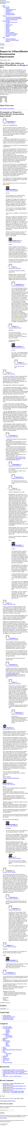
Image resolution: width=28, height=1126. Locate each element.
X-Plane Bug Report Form (9, 1016)
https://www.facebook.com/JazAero (11, 778)
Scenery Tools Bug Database (12, 40)
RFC (4, 1051)
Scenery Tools (6, 6)
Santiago (9, 945)
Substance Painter (10, 13)
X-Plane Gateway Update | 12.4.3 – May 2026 (13, 1069)
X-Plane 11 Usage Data (8, 1019)
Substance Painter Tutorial (12, 19)
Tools (7, 1054)
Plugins (7, 27)
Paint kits (8, 41)
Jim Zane (9, 727)
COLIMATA (10, 972)
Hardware (5, 1038)
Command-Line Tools (11, 9)
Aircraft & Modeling (7, 1028)
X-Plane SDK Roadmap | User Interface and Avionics (15, 1071)
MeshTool (8, 12)
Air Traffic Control (7, 1026)
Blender (7, 8)
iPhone (7, 1044)
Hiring (4, 1039)
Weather (7, 31)
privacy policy (3, 1118)
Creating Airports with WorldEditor (14, 18)
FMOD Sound (9, 24)
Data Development (10, 32)
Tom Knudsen (10, 121)
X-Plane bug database (11, 38)
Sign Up (2, 1112)
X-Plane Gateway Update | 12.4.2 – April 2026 (13, 1072)
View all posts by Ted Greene (7, 108)
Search (2, 47)
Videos (4, 15)
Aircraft (7, 23)
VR (4, 1061)
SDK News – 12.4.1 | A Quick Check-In (12, 1076)
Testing (4, 1057)
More (4, 37)
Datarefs (8, 36)
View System (6, 1059)
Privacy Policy (3, 1124)
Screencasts (5, 1056)
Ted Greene (12, 435)
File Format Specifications (12, 33)
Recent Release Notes (8, 1018)
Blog (4, 5)
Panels (7, 1033)
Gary (8, 603)
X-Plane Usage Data (7, 1062)
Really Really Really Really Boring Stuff (12, 1049)
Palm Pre (8, 1045)
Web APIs (8, 29)
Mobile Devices (6, 1040)
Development (6, 1034)
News (4, 1047)
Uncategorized (6, 1058)
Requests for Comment (11, 35)
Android (8, 1042)
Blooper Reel (9, 1035)
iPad (7, 1043)
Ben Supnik (12, 189)
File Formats (8, 1053)
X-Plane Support (6, 1015)
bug (23, 65)
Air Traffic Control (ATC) (12, 22)
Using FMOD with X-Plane (18, 1091)
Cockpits (8, 1030)
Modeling (8, 26)
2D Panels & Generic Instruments (13, 17)
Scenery (7, 28)
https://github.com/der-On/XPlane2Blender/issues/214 (16, 459)
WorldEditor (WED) (10, 14)
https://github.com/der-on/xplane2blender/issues (12, 674)
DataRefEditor (9, 10)
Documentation (6, 21)
